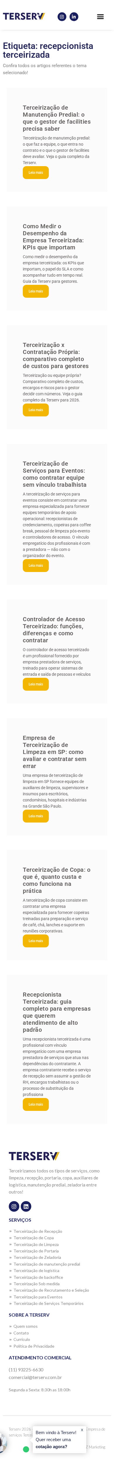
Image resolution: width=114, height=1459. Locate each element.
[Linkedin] (26, 1206)
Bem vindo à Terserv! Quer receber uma (56, 1439)
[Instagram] (62, 16)
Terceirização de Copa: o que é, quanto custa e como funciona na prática (56, 880)
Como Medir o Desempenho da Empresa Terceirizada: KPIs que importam (53, 237)
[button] (100, 16)
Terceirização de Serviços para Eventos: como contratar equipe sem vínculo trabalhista (55, 474)
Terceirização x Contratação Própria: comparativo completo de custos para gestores (56, 355)
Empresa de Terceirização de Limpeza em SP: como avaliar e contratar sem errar (55, 751)
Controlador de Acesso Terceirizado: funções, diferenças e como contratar (54, 630)
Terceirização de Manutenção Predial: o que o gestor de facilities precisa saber (57, 118)
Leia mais (36, 173)
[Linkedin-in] (74, 16)
